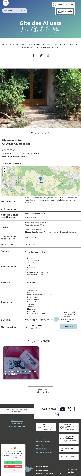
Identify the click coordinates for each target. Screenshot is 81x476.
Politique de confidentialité (45, 473)
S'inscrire (69, 326)
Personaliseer (13, 471)
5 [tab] (45, 133)
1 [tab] (32, 133)
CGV (59, 473)
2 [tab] (35, 133)
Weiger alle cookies (13, 467)
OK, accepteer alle (13, 463)
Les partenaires (42, 466)
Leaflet (67, 195)
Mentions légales (42, 470)
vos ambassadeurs (44, 452)
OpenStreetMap (75, 195)
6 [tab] (49, 133)
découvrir (40, 438)
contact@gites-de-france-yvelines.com (20, 153)
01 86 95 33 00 (8, 150)
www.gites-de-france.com (14, 156)
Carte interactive (64, 4)
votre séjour (41, 449)
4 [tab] (42, 133)
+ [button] (4, 168)
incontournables (43, 441)
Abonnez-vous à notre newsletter (17, 411)
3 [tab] (39, 133)
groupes (39, 445)
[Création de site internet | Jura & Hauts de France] (71, 472)
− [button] (4, 171)
